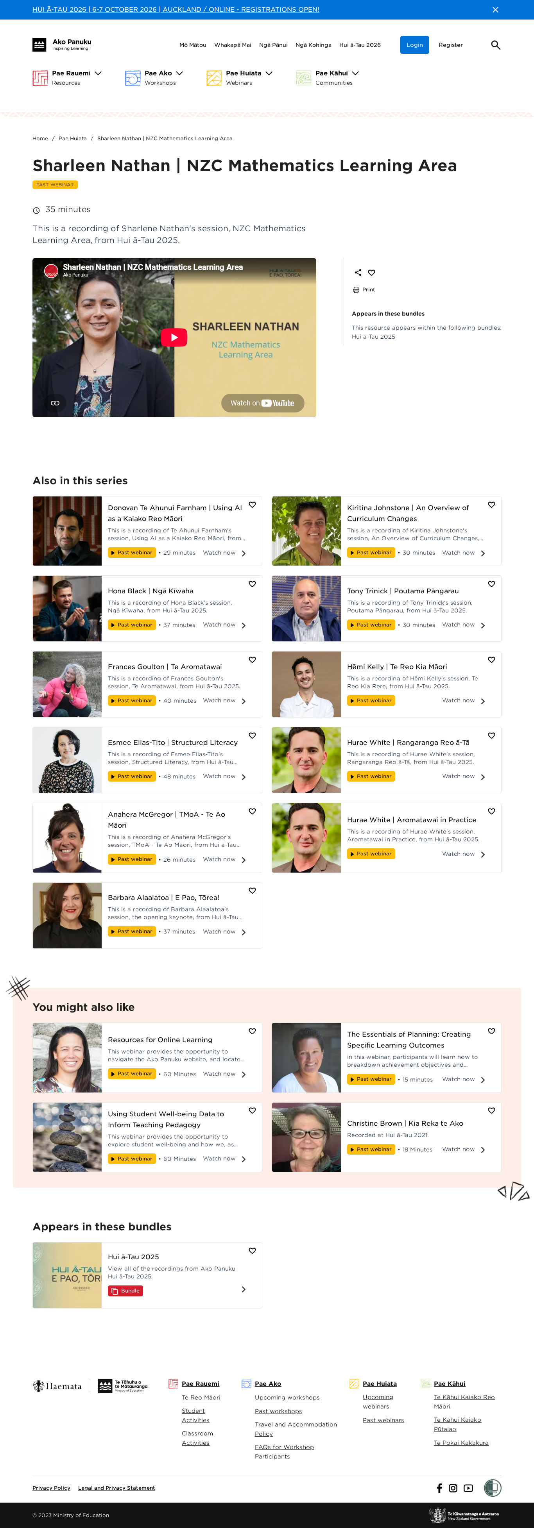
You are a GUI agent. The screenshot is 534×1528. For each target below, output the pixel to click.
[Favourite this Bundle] (252, 1250)
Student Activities (196, 1415)
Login (415, 45)
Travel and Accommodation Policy (296, 1429)
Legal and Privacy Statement (116, 1488)
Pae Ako (268, 1383)
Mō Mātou (192, 45)
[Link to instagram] (453, 1488)
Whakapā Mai (232, 45)
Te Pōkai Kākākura (461, 1442)
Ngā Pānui (273, 45)
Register (451, 45)
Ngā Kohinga (314, 45)
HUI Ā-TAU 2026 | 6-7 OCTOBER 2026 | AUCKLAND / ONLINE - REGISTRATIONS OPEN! (175, 9)
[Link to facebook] (439, 1488)
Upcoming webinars (378, 1402)
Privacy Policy (51, 1488)
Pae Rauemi (200, 1383)
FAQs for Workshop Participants (284, 1452)
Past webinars (383, 1420)
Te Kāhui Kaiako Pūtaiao (457, 1424)
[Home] (61, 45)
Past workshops (278, 1411)
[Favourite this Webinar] (371, 272)
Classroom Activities (197, 1438)
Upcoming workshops (287, 1397)
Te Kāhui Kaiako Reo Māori (464, 1402)
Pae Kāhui (450, 1383)
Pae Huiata (73, 138)
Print (368, 290)
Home (40, 138)
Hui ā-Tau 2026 (360, 45)
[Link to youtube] (468, 1488)
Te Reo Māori (201, 1397)
